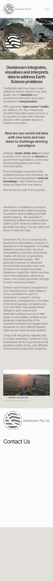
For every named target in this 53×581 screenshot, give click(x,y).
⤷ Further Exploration (17, 398)
